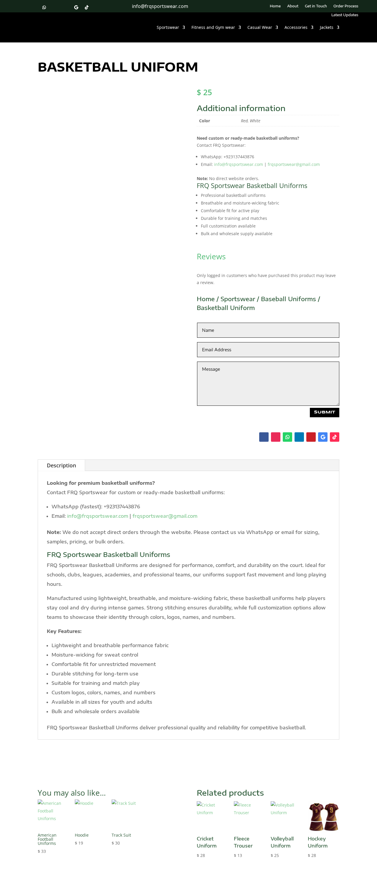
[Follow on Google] (76, 7)
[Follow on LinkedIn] (55, 7)
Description (61, 465)
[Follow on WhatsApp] (44, 7)
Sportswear (168, 27)
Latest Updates (344, 15)
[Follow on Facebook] (23, 7)
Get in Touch (316, 6)
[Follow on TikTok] (86, 7)
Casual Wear (259, 27)
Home (275, 6)
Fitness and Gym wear (213, 27)
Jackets (326, 27)
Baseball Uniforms (288, 298)
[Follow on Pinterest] (65, 7)
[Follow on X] (97, 7)
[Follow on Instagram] (33, 7)
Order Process (345, 6)
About (292, 6)
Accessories (296, 27)
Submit (324, 412)
